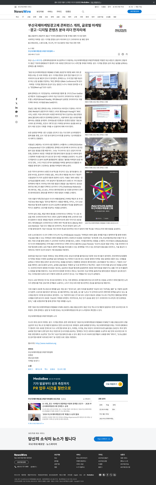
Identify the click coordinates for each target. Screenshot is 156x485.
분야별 (56, 461)
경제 (52, 17)
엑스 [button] (46, 369)
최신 (17, 17)
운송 (63, 17)
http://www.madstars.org (46, 343)
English (76, 475)
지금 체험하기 (96, 2)
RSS (64, 399)
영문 (114, 17)
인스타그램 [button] (61, 369)
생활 (40, 17)
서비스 (50, 11)
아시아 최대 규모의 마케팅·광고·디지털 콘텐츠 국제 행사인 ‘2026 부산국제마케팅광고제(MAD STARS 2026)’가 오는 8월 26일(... (66, 410)
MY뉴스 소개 (124, 461)
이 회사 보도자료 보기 (36, 424)
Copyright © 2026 (79, 481)
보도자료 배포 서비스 (25, 7)
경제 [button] (114, 405)
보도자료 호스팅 (125, 467)
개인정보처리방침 (43, 475)
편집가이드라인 (32, 475)
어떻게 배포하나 (81, 461)
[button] (119, 54)
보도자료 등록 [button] (21, 462)
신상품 (108, 17)
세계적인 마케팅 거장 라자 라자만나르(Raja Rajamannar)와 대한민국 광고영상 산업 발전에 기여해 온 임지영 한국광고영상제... (67, 418)
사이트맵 (69, 475)
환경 (87, 17)
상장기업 (100, 17)
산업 (28, 17)
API (84, 475)
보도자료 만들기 (103, 458)
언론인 (68, 11)
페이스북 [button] (38, 369)
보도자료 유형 (102, 461)
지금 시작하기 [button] (102, 439)
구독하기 (87, 399)
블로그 (97, 7)
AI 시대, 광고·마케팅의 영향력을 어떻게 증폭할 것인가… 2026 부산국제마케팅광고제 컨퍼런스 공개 (67, 405)
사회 (81, 17)
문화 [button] (100, 405)
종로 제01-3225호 (72, 479)
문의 (109, 7)
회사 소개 (17, 475)
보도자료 (40, 11)
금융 (58, 17)
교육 (75, 17)
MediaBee (90, 475)
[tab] (64, 454)
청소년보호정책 (53, 475)
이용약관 (23, 475)
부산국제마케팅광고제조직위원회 (41, 51)
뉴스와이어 (37, 60)
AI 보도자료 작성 (118, 7)
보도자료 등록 (134, 11)
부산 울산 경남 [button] (104, 414)
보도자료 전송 (124, 464)
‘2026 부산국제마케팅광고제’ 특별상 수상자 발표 (60, 414)
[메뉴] (16, 7)
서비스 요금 (79, 464)
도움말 (103, 7)
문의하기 (34, 467)
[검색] (83, 12)
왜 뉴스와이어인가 (81, 458)
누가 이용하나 (80, 467)
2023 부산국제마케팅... (106, 419)
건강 (46, 17)
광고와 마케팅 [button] (103, 409)
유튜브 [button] (52, 369)
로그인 (131, 7)
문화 (34, 17)
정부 (93, 17)
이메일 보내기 (34, 361)
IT (23, 17)
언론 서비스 (123, 458)
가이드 (59, 11)
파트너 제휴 (62, 475)
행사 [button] (113, 409)
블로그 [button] (30, 369)
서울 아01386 (26, 481)
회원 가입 (139, 7)
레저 (69, 17)
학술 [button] (107, 405)
